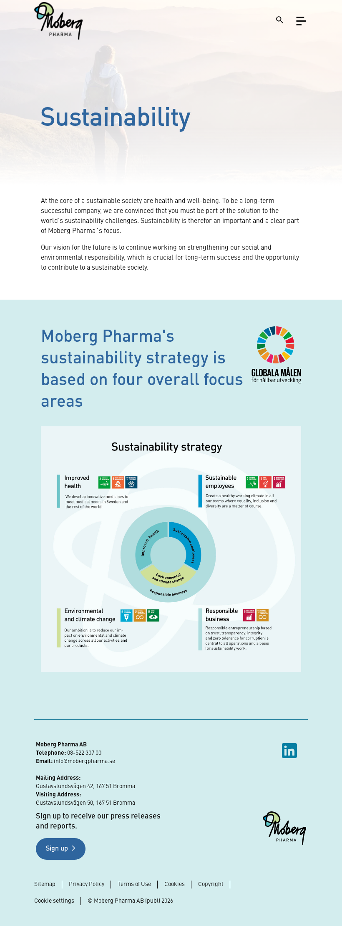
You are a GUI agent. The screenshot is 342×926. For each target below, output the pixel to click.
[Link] (58, 20)
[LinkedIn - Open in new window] (290, 751)
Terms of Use (134, 884)
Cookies (174, 884)
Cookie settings (54, 901)
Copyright (211, 884)
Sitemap (44, 884)
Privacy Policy (86, 884)
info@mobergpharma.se (84, 761)
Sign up (57, 849)
